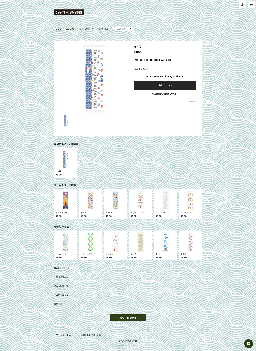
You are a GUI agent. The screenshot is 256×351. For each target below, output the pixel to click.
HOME (57, 29)
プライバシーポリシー (65, 335)
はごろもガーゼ (61, 285)
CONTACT (104, 29)
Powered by (125, 345)
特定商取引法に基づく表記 (90, 335)
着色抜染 (58, 304)
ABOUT (70, 29)
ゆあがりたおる (61, 294)
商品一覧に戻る (128, 318)
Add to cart (165, 85)
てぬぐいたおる (61, 276)
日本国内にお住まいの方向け (165, 94)
